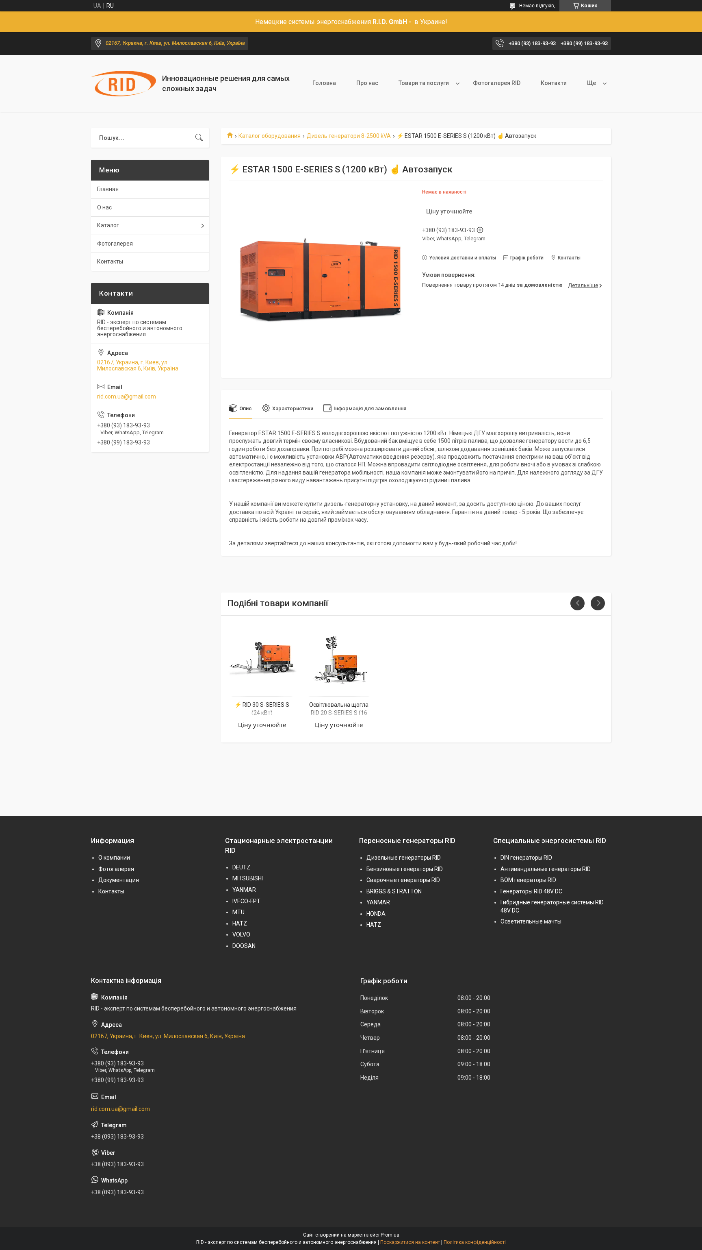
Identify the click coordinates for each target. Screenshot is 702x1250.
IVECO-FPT (246, 901)
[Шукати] (199, 138)
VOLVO (241, 934)
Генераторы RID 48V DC (531, 891)
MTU (238, 912)
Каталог (108, 225)
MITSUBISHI (247, 878)
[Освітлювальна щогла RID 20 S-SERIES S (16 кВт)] (339, 657)
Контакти (554, 83)
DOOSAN (244, 946)
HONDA (376, 913)
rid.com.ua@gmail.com (126, 396)
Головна (324, 83)
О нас (104, 207)
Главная (108, 189)
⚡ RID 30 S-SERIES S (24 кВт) (261, 708)
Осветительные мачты (530, 921)
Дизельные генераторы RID (403, 857)
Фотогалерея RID (496, 83)
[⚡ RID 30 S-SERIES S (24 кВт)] (262, 657)
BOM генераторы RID (528, 880)
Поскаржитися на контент (410, 1242)
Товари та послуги (424, 83)
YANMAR (244, 889)
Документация (118, 880)
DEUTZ (241, 867)
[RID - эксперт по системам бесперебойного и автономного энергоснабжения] (123, 83)
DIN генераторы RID (526, 857)
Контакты (110, 261)
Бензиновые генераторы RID (404, 869)
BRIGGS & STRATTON (394, 891)
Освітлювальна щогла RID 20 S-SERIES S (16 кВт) (338, 712)
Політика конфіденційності (475, 1242)
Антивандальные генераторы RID (545, 869)
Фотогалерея (115, 243)
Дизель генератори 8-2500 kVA (349, 136)
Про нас (367, 83)
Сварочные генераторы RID (403, 880)
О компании (114, 857)
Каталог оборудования (269, 136)
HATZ (239, 923)
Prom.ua (390, 1235)
